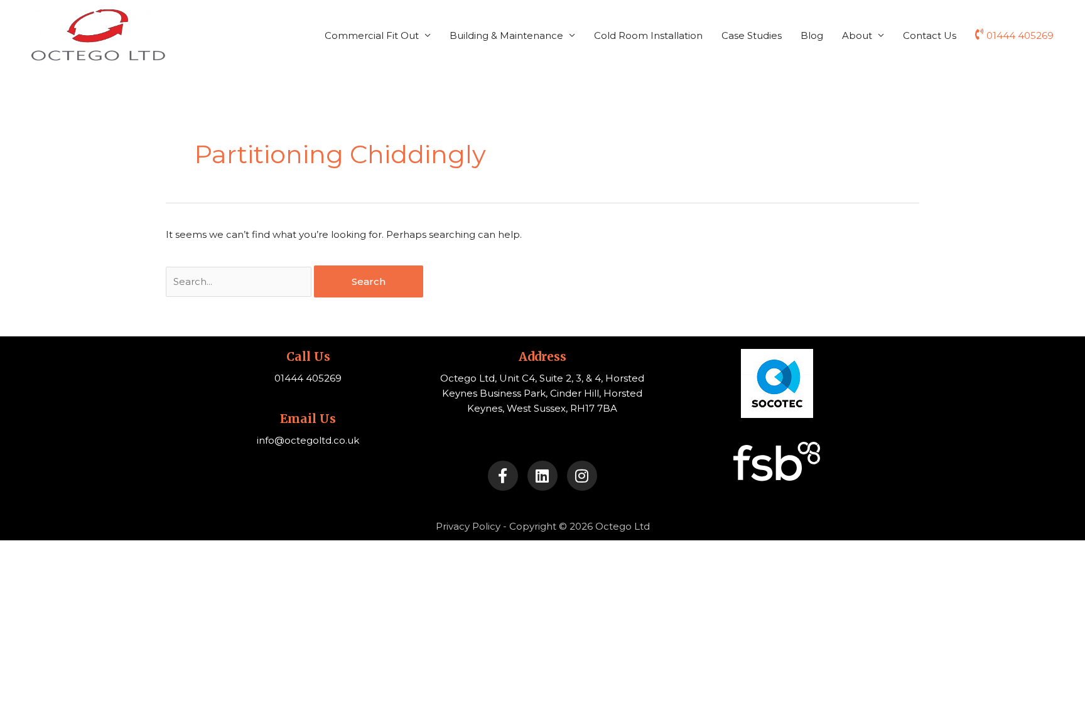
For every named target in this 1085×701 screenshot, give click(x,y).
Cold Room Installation (648, 35)
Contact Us (929, 35)
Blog (812, 35)
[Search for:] (240, 281)
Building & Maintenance (506, 35)
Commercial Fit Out (372, 35)
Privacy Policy (468, 526)
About (857, 35)
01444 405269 (1020, 35)
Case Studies (751, 35)
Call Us (308, 356)
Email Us (308, 418)
